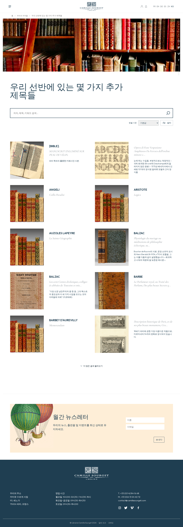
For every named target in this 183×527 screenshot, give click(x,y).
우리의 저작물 (22, 16)
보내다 (159, 439)
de (161, 6)
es (165, 6)
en (158, 6)
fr (154, 6)
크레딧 (110, 523)
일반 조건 (102, 523)
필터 (169, 123)
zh (168, 6)
